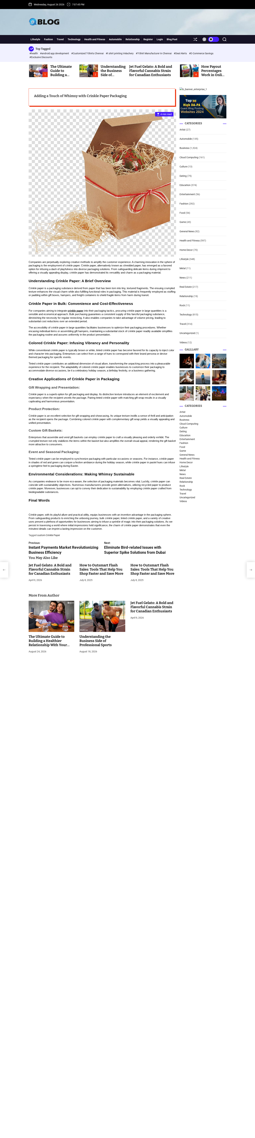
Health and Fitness (94, 39)
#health (33, 53)
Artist (182, 129)
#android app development (55, 53)
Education (185, 185)
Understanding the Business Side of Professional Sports (95, 641)
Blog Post (172, 39)
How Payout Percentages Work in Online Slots (213, 72)
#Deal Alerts (180, 53)
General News (187, 231)
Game (183, 222)
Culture (183, 166)
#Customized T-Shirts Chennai (87, 53)
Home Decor (186, 250)
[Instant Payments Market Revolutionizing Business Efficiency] (4, 570)
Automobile (115, 39)
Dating (183, 176)
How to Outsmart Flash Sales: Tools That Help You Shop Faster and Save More (101, 569)
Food (182, 212)
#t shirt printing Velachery (120, 53)
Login (160, 39)
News (183, 277)
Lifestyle (35, 39)
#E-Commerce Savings (201, 53)
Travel (60, 39)
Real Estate (186, 286)
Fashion (48, 39)
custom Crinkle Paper (48, 535)
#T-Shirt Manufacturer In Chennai (154, 53)
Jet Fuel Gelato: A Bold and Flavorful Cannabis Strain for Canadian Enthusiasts (150, 70)
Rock (182, 305)
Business (184, 148)
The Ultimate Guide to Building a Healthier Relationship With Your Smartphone (48, 643)
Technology (74, 39)
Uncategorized (187, 333)
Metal (183, 268)
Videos (183, 342)
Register (148, 39)
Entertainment (187, 194)
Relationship (133, 39)
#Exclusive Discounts (40, 57)
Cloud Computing (189, 157)
